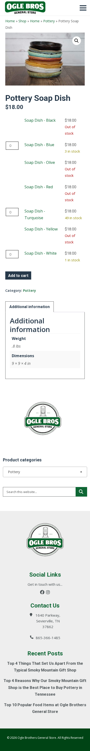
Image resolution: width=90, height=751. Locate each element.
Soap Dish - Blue (39, 144)
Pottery (49, 21)
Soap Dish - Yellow (41, 229)
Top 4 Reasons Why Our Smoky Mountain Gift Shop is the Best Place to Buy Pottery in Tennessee (45, 687)
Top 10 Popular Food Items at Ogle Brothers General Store (45, 708)
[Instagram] (48, 592)
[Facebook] (42, 592)
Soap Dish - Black (40, 120)
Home (10, 21)
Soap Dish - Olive (39, 162)
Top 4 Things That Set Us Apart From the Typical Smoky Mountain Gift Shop (45, 666)
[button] (76, 40)
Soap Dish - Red (38, 186)
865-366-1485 (48, 637)
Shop (22, 21)
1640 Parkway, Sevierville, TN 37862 (48, 621)
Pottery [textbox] (43, 472)
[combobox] (45, 472)
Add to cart (18, 275)
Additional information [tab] (29, 306)
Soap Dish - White (40, 253)
